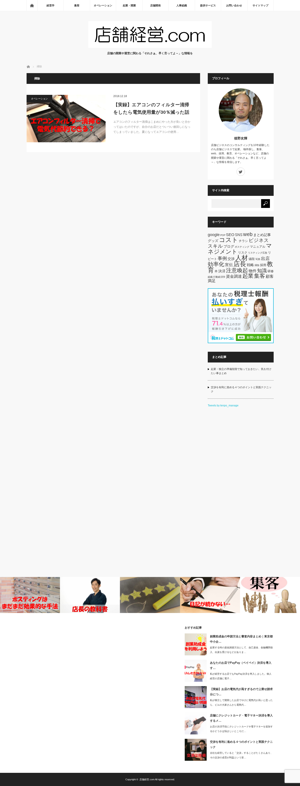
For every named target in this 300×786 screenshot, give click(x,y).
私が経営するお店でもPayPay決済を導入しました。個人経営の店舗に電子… (240, 676)
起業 (247, 276)
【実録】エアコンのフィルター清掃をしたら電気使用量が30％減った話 (151, 108)
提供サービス (208, 5)
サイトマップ (260, 5)
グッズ (213, 241)
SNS (238, 235)
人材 (241, 257)
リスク (242, 252)
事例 (222, 258)
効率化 (216, 264)
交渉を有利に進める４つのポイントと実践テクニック (241, 389)
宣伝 (229, 264)
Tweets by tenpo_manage (223, 405)
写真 (257, 259)
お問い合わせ (234, 5)
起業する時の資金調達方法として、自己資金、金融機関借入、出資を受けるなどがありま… (241, 649)
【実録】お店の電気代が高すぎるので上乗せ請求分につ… (241, 691)
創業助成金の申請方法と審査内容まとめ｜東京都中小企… (241, 639)
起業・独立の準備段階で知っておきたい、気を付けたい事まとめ (241, 371)
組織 (210, 277)
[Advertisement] (241, 478)
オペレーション (103, 5)
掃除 (257, 265)
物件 (253, 271)
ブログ (229, 246)
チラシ (243, 241)
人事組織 (181, 5)
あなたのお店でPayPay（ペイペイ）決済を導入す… (240, 665)
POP (222, 235)
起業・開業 (129, 5)
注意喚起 (237, 270)
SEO (230, 234)
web (248, 234)
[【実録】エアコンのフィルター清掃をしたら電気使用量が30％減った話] (66, 118)
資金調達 (234, 276)
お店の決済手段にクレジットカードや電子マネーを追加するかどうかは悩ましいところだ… (241, 728)
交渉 (231, 259)
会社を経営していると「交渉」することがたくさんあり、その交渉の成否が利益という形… (241, 755)
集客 (77, 5)
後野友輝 (240, 138)
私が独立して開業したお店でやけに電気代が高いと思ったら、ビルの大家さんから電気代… (241, 702)
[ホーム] (31, 5)
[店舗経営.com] (150, 47)
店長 (239, 263)
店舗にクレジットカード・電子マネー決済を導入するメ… (241, 718)
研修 (270, 271)
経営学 (50, 5)
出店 (265, 258)
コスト (228, 239)
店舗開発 (155, 5)
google (214, 234)
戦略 (250, 265)
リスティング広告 (257, 252)
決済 (221, 271)
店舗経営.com (146, 779)
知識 (262, 270)
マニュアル (257, 246)
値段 (252, 259)
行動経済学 (219, 277)
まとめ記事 (262, 235)
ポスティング (242, 246)
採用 (263, 265)
